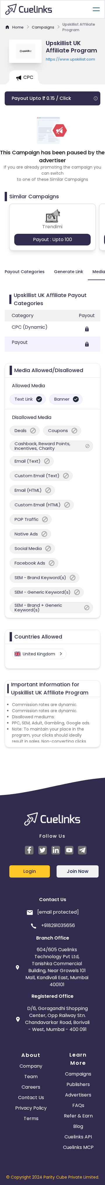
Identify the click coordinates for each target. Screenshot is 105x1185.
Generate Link (68, 272)
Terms (31, 1118)
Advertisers (78, 1095)
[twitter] (43, 850)
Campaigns (78, 1074)
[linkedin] (56, 850)
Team (31, 1076)
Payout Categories (25, 272)
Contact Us (31, 1097)
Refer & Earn (78, 1116)
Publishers (78, 1084)
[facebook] (30, 850)
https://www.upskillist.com (70, 59)
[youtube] (70, 850)
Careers (31, 1087)
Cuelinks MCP (78, 1147)
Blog (78, 1126)
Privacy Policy (31, 1108)
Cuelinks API (78, 1136)
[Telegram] (83, 850)
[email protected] (58, 912)
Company (31, 1066)
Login (29, 871)
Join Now (77, 871)
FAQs (78, 1105)
